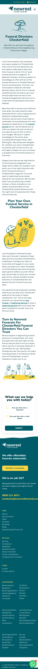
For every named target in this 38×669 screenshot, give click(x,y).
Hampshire (7, 612)
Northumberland (26, 623)
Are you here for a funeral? (20, 409)
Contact (6, 522)
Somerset (6, 642)
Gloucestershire (9, 610)
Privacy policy (8, 571)
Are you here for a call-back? (20, 417)
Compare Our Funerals (12, 557)
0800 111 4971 (11, 495)
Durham (22, 596)
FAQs (4, 519)
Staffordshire (8, 645)
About (5, 514)
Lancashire (7, 623)
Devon (22, 590)
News (4, 527)
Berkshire (6, 588)
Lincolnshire (24, 612)
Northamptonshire (27, 620)
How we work (7, 516)
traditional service (19, 303)
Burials (5, 541)
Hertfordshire (8, 618)
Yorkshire (23, 647)
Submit (19, 428)
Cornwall (6, 598)
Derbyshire (24, 588)
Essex (21, 598)
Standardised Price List (12, 529)
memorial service (9, 305)
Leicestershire (25, 610)
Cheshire (6, 596)
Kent (4, 620)
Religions (6, 546)
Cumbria (23, 585)
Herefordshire (8, 615)
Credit (5, 568)
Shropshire (7, 640)
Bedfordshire (8, 585)
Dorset (22, 593)
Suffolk (5, 647)
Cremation (7, 544)
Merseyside (24, 615)
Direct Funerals (9, 552)
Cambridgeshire (9, 593)
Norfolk (22, 618)
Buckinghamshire (10, 591)
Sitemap (6, 524)
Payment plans (8, 549)
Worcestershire (26, 645)
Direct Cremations (10, 554)
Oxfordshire (7, 637)
